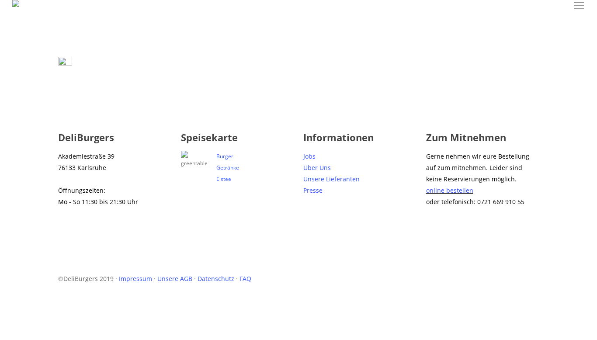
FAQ (245, 278)
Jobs (309, 156)
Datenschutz (216, 278)
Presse (313, 190)
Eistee (223, 179)
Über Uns (317, 167)
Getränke (227, 167)
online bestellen (449, 190)
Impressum (135, 278)
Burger (224, 156)
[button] (579, 5)
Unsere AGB (174, 278)
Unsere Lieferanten (331, 179)
